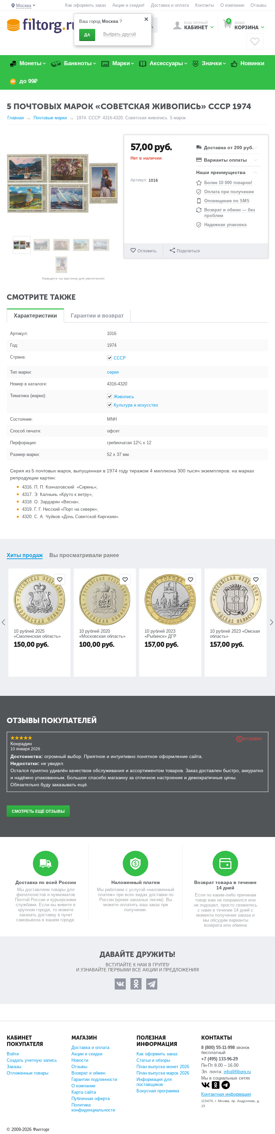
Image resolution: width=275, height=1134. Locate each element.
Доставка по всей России (45, 882)
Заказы (14, 1066)
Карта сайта (83, 1092)
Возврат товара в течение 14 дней (225, 885)
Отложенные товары (27, 1073)
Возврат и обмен (88, 1073)
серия (113, 372)
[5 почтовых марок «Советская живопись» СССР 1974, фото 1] (62, 184)
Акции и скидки (86, 1053)
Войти (13, 1053)
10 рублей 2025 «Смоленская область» (37, 634)
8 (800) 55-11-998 (218, 1047)
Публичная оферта (90, 1098)
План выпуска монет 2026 (162, 1066)
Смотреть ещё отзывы (38, 811)
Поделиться (188, 251)
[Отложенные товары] (254, 41)
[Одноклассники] (215, 1087)
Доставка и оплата (170, 5)
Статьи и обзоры (153, 1060)
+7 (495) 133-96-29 (219, 1058)
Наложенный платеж (135, 882)
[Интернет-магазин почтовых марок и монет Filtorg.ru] (43, 25)
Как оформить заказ (85, 5)
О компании (232, 5)
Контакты (204, 5)
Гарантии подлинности (94, 1079)
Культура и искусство (136, 405)
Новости (79, 1060)
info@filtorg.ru (237, 1071)
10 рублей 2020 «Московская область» (102, 634)
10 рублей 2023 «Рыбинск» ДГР (160, 634)
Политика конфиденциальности (93, 1107)
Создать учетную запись (32, 1060)
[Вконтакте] (205, 1087)
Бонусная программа (157, 1090)
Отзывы (258, 5)
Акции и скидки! (128, 5)
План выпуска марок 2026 (162, 1073)
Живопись (124, 396)
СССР (120, 358)
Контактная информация (226, 1094)
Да (87, 35)
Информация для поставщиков (154, 1082)
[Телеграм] (225, 1087)
